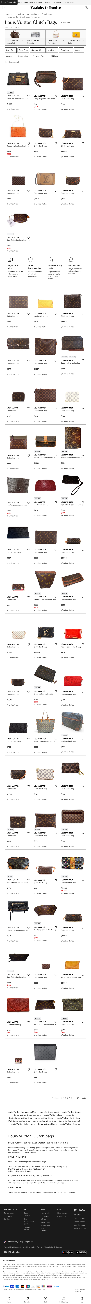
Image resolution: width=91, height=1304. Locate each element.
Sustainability (79, 1218)
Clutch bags (47, 14)
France (5, 1289)
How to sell (45, 1213)
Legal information (29, 1247)
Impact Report (79, 1221)
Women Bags (33, 14)
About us (77, 1215)
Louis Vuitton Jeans (71, 1112)
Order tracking (27, 1214)
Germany (33, 1289)
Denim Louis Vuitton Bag (20, 1118)
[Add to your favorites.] (28, 95)
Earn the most (74, 265)
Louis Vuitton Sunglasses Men (22, 1112)
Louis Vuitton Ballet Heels (23, 1124)
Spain (39, 1289)
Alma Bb (70, 1115)
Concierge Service (8, 1217)
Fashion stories (80, 1228)
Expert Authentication (34, 267)
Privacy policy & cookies (53, 1247)
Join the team (79, 1225)
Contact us (61, 1216)
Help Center (62, 1213)
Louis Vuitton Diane (44, 1118)
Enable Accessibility (9, 2)
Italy (44, 1289)
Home (7, 14)
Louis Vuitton (18, 14)
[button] (86, 7)
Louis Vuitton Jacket (49, 1112)
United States (24, 1289)
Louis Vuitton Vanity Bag (68, 1118)
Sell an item (45, 1222)
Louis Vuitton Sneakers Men (27, 1115)
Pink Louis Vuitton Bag (19, 1121)
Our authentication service (29, 1221)
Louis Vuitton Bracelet (69, 1121)
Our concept (9, 1213)
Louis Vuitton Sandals (70, 1124)
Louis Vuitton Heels (47, 1124)
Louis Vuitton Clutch (53, 1115)
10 (78, 1098)
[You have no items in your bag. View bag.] (86, 7)
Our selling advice (45, 1217)
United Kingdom (14, 1289)
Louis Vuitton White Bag (44, 1121)
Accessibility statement (12, 1247)
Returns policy (27, 1228)
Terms (39, 1247)
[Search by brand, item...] (4, 7)
